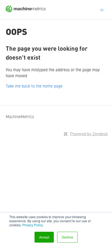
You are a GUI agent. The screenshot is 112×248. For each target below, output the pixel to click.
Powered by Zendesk (89, 133)
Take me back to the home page (34, 86)
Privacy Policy (32, 225)
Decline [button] (67, 237)
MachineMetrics (20, 116)
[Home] (26, 10)
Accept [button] (44, 237)
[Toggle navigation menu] (102, 9)
